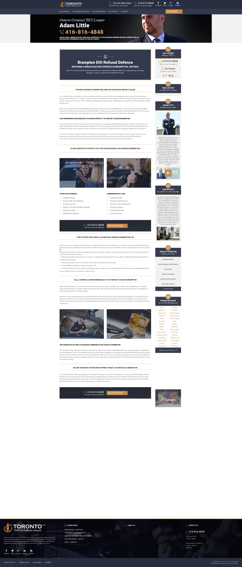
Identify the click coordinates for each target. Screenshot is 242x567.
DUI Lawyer (120, 73)
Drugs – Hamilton (71, 542)
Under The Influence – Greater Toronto (78, 536)
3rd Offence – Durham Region (75, 533)
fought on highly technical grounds (88, 289)
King (174, 321)
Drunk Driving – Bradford (74, 529)
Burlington (174, 310)
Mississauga (175, 329)
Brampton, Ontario (80, 350)
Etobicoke (162, 316)
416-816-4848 (83, 32)
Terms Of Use (24, 562)
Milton (162, 329)
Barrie (162, 307)
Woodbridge (162, 346)
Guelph (162, 318)
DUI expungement (99, 379)
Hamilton (162, 321)
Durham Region (175, 313)
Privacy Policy (9, 562)
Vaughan (174, 343)
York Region (175, 346)
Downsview (162, 313)
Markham (175, 327)
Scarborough (175, 340)
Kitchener (175, 324)
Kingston (162, 324)
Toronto (161, 343)
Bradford (174, 307)
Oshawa (174, 335)
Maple (162, 327)
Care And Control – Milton (74, 539)
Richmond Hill (161, 340)
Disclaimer (37, 562)
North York (174, 332)
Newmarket (162, 332)
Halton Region (174, 318)
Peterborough (174, 338)
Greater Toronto (175, 316)
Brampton (162, 310)
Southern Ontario (162, 335)
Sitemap (48, 562)
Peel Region (162, 338)
